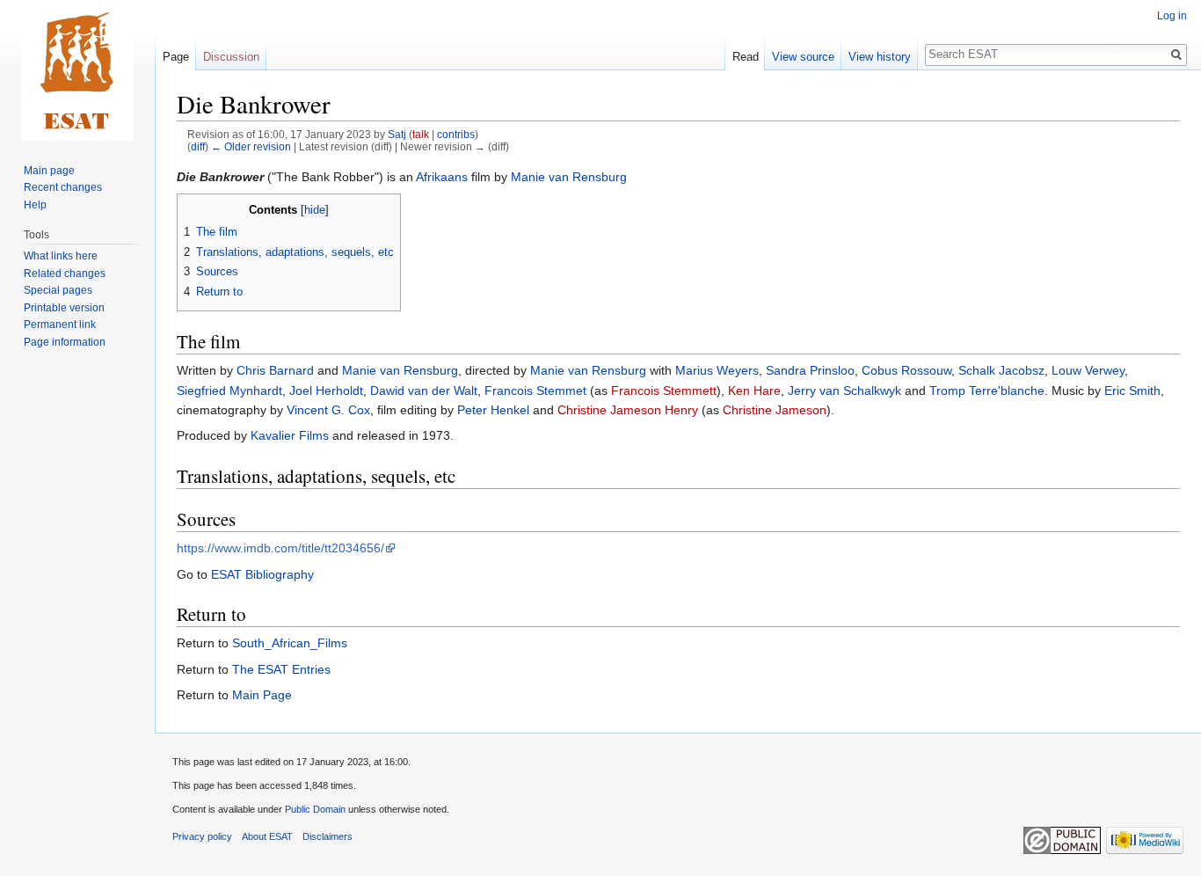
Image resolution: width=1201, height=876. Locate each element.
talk (420, 134)
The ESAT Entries (281, 669)
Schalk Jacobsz (1001, 370)
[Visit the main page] (77, 70)
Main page (49, 170)
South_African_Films (289, 643)
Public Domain (315, 809)
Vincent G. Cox (328, 410)
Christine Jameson (774, 410)
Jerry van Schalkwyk (844, 390)
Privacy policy (202, 836)
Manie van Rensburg (569, 177)
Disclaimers (327, 836)
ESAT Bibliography (262, 574)
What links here (61, 256)
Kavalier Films (290, 435)
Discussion (231, 56)
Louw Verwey (1088, 370)
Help (35, 205)
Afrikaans (442, 177)
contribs (456, 134)
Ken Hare (754, 390)
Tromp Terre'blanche (987, 390)
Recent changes (63, 187)
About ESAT (267, 836)
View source (803, 56)
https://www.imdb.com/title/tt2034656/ (280, 548)
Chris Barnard (275, 370)
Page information (65, 342)
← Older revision (251, 146)
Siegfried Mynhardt (229, 390)
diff (198, 146)
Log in (1172, 16)
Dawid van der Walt (423, 390)
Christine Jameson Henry (627, 410)
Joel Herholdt (326, 390)
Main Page (262, 695)
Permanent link (60, 324)
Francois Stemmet (535, 390)
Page (176, 56)
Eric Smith (1132, 390)
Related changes (65, 273)
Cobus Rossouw (906, 370)
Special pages (58, 290)
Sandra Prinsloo (810, 370)
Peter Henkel (493, 410)
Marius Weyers (717, 370)
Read (745, 56)
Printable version (64, 308)
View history (879, 56)
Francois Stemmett (664, 390)
